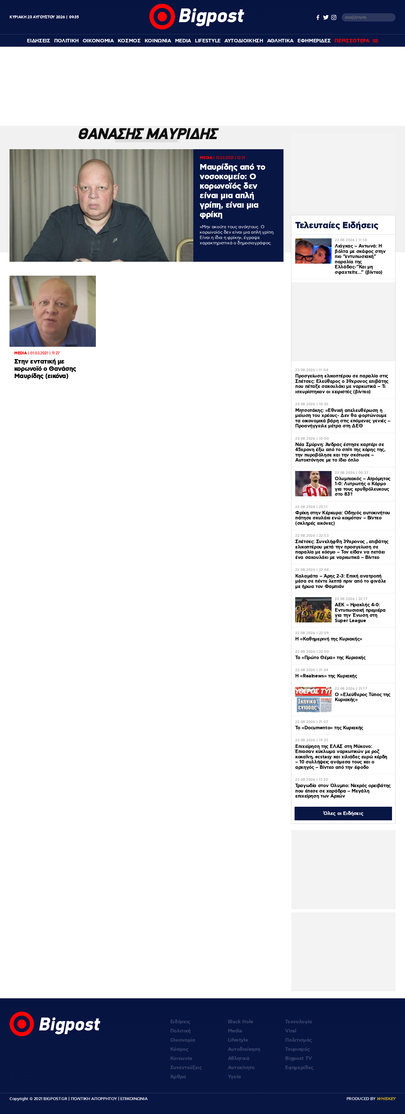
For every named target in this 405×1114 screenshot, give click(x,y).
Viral (290, 1031)
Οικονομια (98, 41)
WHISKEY (386, 1098)
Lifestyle (208, 41)
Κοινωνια (158, 41)
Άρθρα (178, 1077)
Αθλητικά (238, 1058)
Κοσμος (129, 41)
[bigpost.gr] (196, 28)
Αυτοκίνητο (241, 1067)
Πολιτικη (66, 41)
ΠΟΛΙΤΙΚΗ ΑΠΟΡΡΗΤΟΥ (94, 1098)
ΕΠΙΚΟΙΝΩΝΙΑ (133, 1098)
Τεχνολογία (298, 1022)
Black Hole (240, 1022)
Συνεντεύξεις (186, 1067)
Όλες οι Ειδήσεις (343, 813)
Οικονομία (182, 1040)
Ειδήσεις (180, 1022)
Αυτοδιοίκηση (244, 1049)
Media (183, 41)
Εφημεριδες (314, 41)
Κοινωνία (181, 1058)
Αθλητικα (280, 41)
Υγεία (234, 1077)
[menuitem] (38, 41)
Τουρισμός (297, 1049)
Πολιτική (180, 1031)
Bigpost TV (298, 1058)
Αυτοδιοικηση (243, 41)
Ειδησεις (38, 41)
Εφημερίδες (299, 1067)
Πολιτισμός (298, 1040)
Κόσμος (179, 1049)
